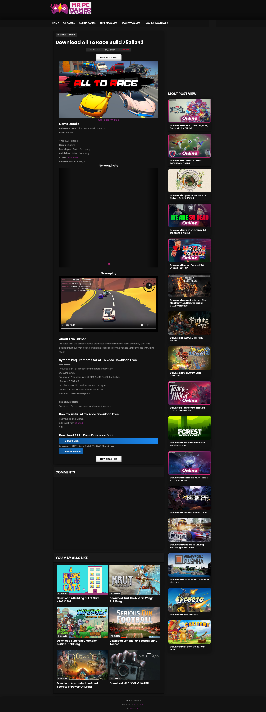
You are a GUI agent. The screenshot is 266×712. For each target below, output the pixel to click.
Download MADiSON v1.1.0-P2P (129, 683)
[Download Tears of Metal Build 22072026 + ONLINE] (189, 393)
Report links (124, 50)
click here (72, 157)
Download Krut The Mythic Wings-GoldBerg (132, 599)
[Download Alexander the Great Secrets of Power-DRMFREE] (82, 665)
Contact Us (130, 700)
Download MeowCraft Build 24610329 (185, 374)
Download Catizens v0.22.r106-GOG (187, 648)
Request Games (131, 23)
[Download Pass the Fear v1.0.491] (189, 498)
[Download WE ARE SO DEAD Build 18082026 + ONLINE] (189, 215)
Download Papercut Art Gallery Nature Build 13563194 (188, 197)
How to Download (156, 23)
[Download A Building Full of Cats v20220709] (82, 580)
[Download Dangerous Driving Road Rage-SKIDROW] (189, 530)
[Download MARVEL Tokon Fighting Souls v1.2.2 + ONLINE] (189, 111)
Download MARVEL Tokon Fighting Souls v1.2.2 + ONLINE (189, 127)
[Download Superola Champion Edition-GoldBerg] (82, 622)
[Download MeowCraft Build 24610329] (189, 358)
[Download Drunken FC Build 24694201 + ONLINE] (189, 146)
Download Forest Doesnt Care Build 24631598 (187, 444)
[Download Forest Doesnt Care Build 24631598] (189, 428)
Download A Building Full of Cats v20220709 (78, 599)
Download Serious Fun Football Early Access (133, 642)
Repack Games (108, 23)
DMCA (138, 700)
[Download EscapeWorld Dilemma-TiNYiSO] (189, 565)
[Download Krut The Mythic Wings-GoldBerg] (134, 580)
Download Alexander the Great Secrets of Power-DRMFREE (77, 685)
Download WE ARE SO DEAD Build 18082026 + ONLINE (188, 232)
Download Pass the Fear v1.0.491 (188, 512)
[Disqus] (108, 514)
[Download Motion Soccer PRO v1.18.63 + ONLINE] (189, 250)
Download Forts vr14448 (184, 614)
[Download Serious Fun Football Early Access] (134, 622)
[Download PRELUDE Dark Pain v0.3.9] (189, 323)
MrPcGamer (134, 708)
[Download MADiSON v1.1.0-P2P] (134, 665)
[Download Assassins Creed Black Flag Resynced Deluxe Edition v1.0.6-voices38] (189, 285)
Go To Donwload (108, 120)
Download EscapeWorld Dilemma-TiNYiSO (189, 581)
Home (55, 23)
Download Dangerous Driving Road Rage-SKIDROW (187, 546)
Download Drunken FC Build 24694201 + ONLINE (185, 162)
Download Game (73, 451)
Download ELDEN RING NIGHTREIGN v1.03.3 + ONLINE (189, 479)
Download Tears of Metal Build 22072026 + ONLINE (187, 409)
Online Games (87, 23)
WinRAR (79, 423)
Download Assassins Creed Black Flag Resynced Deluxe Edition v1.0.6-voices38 (189, 303)
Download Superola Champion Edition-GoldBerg (77, 642)
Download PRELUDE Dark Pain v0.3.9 (186, 339)
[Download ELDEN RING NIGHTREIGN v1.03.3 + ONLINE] (189, 463)
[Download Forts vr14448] (189, 600)
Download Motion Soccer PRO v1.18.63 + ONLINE (187, 267)
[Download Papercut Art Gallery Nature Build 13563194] (189, 180)
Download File (108, 57)
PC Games (69, 23)
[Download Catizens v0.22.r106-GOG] (189, 632)
